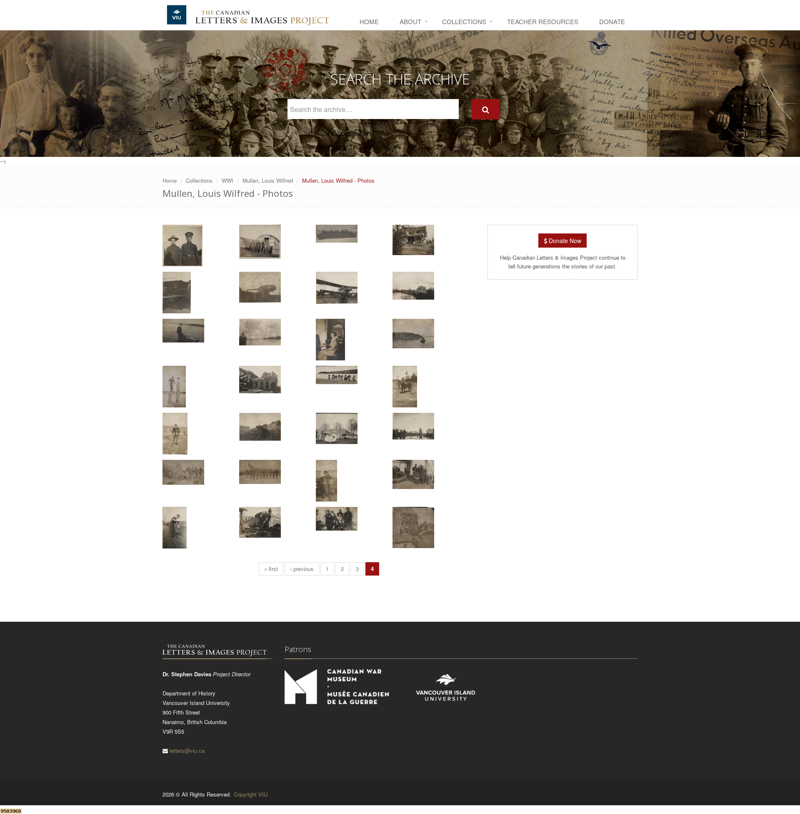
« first (271, 569)
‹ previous (302, 569)
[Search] (486, 109)
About (410, 21)
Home (369, 21)
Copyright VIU (251, 794)
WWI (227, 180)
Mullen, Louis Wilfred (267, 180)
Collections (464, 21)
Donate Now (564, 240)
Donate (612, 21)
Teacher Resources (542, 21)
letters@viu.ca (187, 750)
